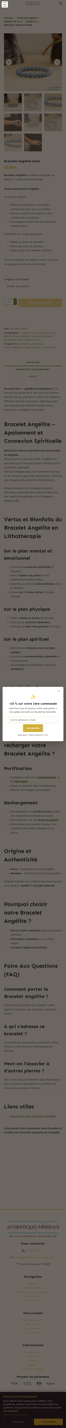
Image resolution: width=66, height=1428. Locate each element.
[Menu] (5, 4)
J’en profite (33, 728)
